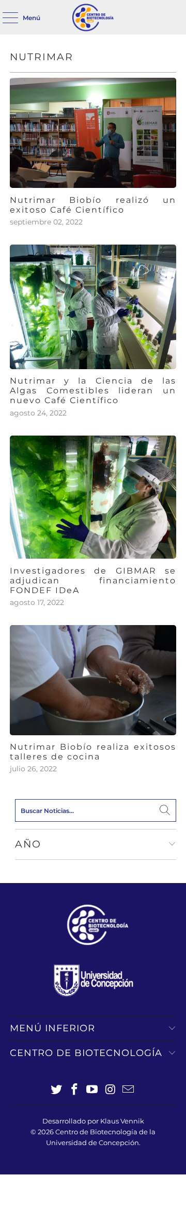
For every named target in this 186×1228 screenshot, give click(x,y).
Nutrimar (41, 57)
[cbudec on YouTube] (92, 1090)
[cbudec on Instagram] (110, 1090)
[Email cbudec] (128, 1090)
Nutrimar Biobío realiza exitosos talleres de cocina (93, 752)
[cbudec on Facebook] (74, 1090)
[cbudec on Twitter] (57, 1090)
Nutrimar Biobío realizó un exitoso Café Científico (93, 205)
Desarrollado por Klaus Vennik (93, 1121)
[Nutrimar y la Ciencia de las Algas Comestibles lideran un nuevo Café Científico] (93, 307)
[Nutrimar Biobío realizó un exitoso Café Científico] (93, 133)
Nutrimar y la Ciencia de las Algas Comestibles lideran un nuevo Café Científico (93, 390)
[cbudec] (93, 17)
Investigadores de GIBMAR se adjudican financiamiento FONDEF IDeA (93, 580)
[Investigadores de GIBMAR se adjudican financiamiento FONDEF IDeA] (93, 497)
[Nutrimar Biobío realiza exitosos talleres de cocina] (93, 680)
